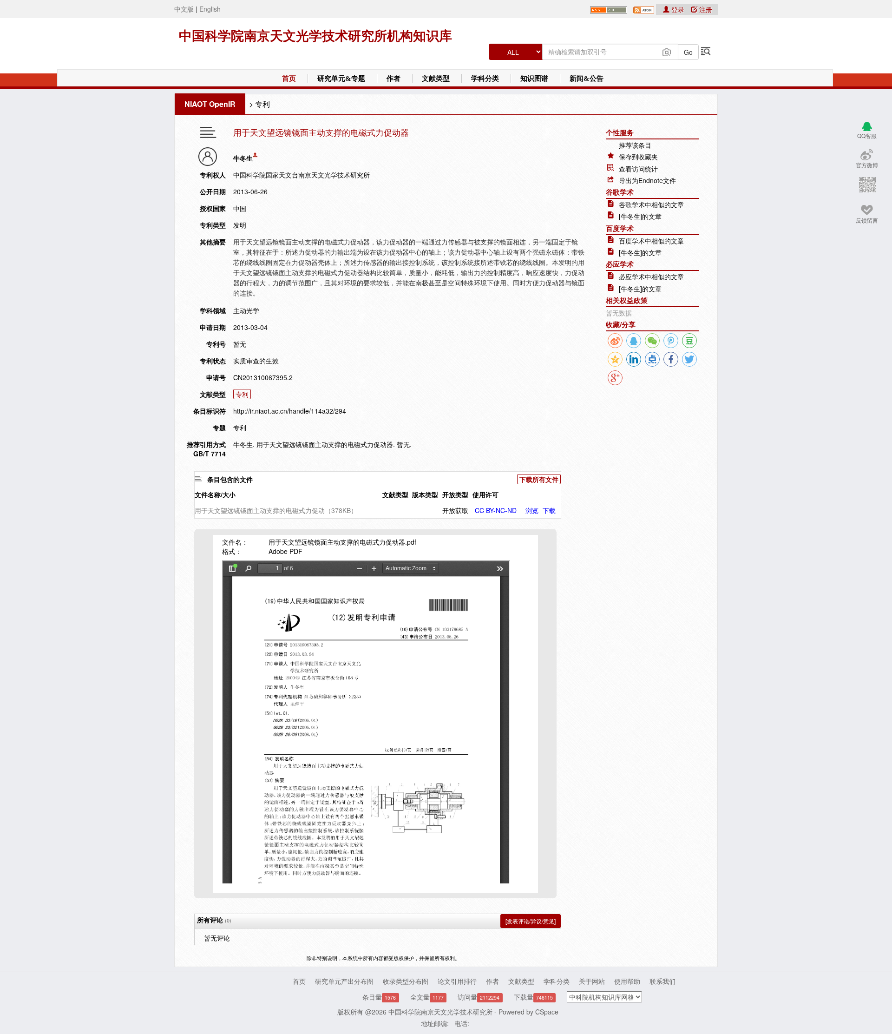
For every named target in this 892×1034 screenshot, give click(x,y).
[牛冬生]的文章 (640, 216)
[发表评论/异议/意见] (530, 921)
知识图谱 (534, 78)
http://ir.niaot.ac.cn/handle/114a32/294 (289, 410)
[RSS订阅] (608, 8)
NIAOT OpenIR (210, 104)
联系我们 (662, 981)
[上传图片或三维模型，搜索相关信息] (666, 51)
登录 (677, 9)
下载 (549, 510)
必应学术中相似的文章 (651, 276)
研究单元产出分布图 (344, 981)
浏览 (531, 510)
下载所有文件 (538, 479)
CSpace (546, 1011)
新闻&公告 (586, 78)
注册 (704, 9)
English (210, 8)
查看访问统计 (638, 168)
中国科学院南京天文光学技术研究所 (440, 1011)
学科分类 (485, 78)
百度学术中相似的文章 (651, 240)
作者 (393, 78)
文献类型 (436, 78)
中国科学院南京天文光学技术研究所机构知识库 (315, 36)
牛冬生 (243, 158)
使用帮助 (627, 981)
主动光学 (246, 310)
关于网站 (592, 981)
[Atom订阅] (643, 8)
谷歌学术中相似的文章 (651, 204)
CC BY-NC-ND (496, 510)
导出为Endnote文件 (647, 180)
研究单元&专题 (341, 78)
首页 (289, 78)
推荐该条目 (635, 145)
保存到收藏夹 (638, 156)
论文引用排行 (457, 981)
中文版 (184, 8)
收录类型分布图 (405, 981)
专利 (262, 104)
